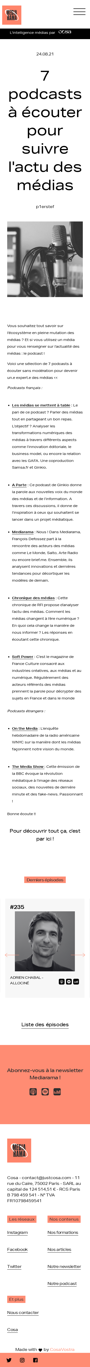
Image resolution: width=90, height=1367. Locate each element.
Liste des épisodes (45, 1024)
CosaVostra (62, 1349)
